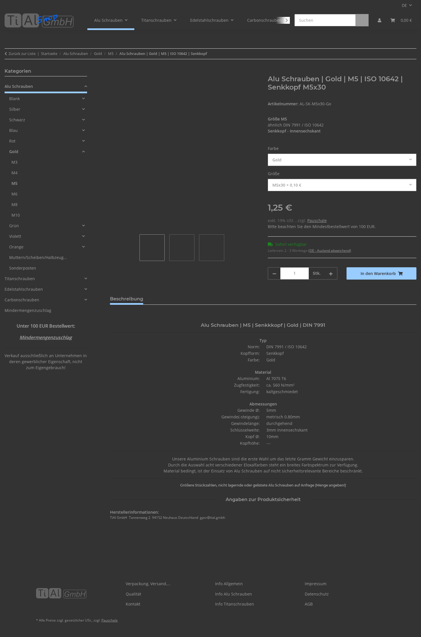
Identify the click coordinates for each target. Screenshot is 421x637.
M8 (14, 204)
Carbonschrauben (22, 299)
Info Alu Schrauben (233, 594)
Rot (12, 141)
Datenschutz (317, 594)
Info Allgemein (229, 583)
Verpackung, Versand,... (148, 583)
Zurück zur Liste (22, 53)
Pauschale (317, 220)
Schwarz (17, 119)
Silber (14, 109)
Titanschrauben (20, 278)
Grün (14, 225)
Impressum (315, 583)
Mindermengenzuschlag (28, 310)
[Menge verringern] (274, 273)
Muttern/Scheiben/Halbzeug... (38, 257)
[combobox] (342, 160)
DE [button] (404, 5)
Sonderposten (22, 268)
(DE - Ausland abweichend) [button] (329, 250)
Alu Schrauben (19, 86)
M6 (14, 194)
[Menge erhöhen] (330, 273)
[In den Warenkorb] (114, 72)
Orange (16, 247)
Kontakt (133, 604)
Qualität (133, 594)
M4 (14, 172)
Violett (15, 236)
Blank (14, 98)
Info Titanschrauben (234, 604)
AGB (309, 604)
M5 (14, 183)
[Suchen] (362, 20)
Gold (13, 151)
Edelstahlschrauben (24, 289)
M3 (14, 162)
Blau (13, 130)
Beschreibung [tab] (126, 299)
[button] (379, 20)
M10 (15, 215)
